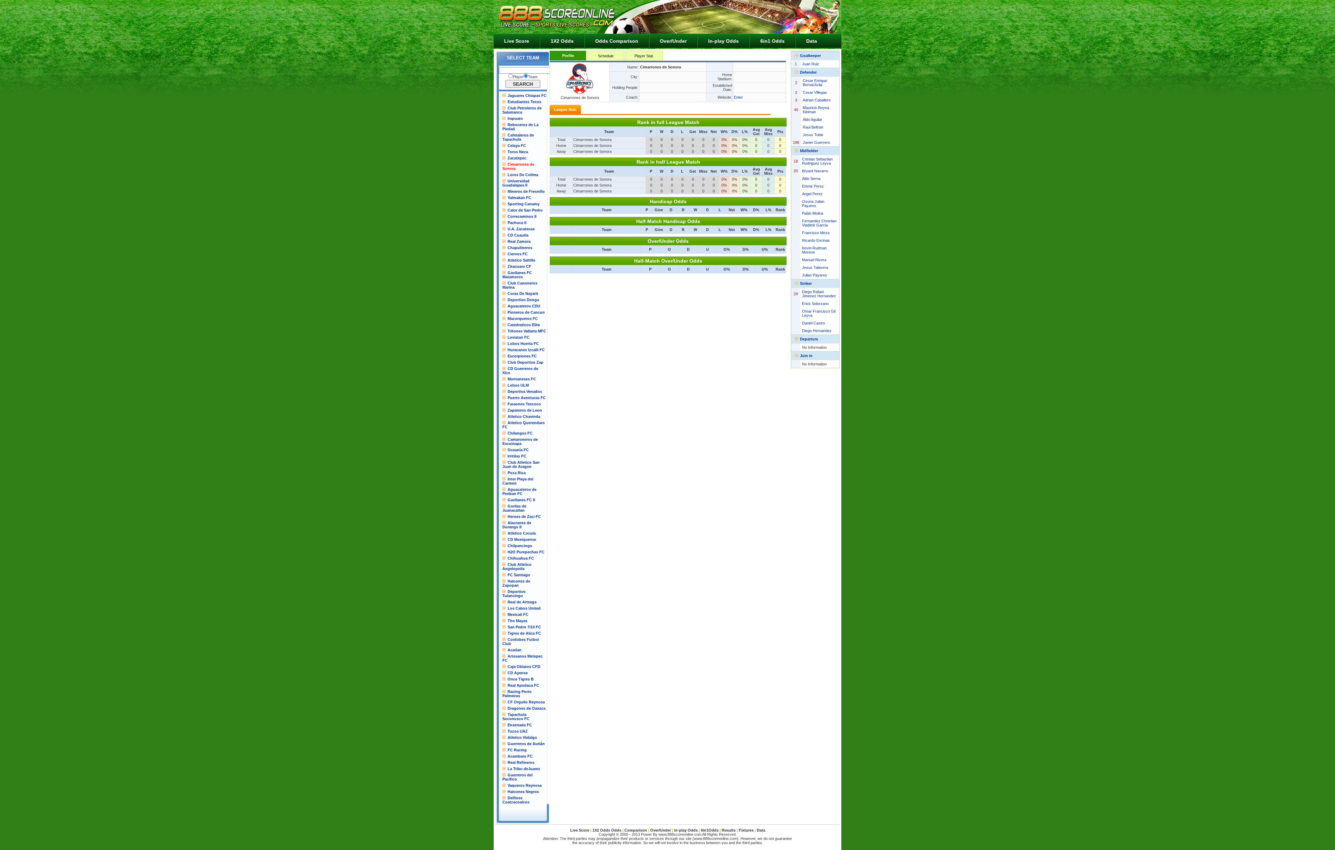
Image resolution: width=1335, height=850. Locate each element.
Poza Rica (517, 473)
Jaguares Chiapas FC (527, 95)
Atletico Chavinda (524, 416)
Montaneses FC (522, 379)
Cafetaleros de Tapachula (518, 137)
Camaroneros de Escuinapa (520, 441)
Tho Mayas (517, 621)
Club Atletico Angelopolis (517, 566)
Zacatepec (517, 158)
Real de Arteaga (522, 602)
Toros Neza (518, 152)
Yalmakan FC (519, 198)
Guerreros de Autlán (526, 744)
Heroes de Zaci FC (524, 516)
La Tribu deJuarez (524, 769)
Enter (738, 97)
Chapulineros (520, 248)
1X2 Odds (562, 41)
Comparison (636, 830)
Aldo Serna (811, 178)
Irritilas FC (517, 456)
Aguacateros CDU (524, 306)
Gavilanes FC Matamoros (517, 275)
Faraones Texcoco (524, 404)
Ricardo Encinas (816, 240)
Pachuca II (517, 223)
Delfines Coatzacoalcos (515, 800)
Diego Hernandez (817, 331)
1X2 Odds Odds (606, 830)
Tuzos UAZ (518, 731)
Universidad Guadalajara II (515, 183)
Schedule (606, 56)
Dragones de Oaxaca (526, 708)
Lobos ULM (518, 385)
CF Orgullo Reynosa (526, 702)
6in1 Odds (772, 41)
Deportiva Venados (525, 391)
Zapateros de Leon (525, 410)
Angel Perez (812, 194)
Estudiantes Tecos (524, 102)
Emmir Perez (813, 186)
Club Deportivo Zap (525, 362)
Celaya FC (517, 145)
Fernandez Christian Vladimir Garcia (819, 223)
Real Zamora (519, 241)
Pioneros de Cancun (526, 312)
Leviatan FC (518, 337)
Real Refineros (521, 762)
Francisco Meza (816, 233)
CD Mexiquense (522, 539)
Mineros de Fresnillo (526, 191)
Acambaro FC (520, 756)
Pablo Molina (812, 213)
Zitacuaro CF (519, 266)
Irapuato (515, 118)
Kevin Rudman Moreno (814, 250)
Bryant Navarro (815, 171)
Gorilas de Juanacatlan (514, 508)
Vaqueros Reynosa (525, 785)
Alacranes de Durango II (516, 525)
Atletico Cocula (522, 533)
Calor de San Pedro (525, 210)
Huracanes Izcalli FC (526, 350)
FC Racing (517, 750)
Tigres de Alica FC (524, 633)
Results (729, 830)
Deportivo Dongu (523, 300)
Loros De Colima (523, 175)
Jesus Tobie (813, 135)
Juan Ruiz (810, 64)
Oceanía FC (518, 450)
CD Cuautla (518, 235)
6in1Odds (710, 830)
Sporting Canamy (524, 204)
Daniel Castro (813, 323)
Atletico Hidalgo (522, 737)
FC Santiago (519, 575)
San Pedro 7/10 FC (524, 627)
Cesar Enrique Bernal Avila (815, 83)
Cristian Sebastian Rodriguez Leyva (817, 161)
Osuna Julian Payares (813, 203)
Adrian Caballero (817, 100)
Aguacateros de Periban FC (519, 491)
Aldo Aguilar (812, 119)
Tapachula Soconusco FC (515, 716)
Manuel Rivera (814, 260)
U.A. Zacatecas (521, 229)
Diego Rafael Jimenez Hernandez (819, 294)
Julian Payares (814, 275)
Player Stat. (644, 56)
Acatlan (514, 650)
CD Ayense (518, 673)
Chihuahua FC (521, 558)
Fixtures (746, 830)
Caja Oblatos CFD (524, 667)
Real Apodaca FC (523, 685)
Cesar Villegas (815, 92)
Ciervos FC (518, 254)
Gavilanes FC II (521, 500)
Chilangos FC (520, 433)
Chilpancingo (520, 546)
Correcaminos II (522, 216)
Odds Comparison (616, 41)
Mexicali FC (518, 614)
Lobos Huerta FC (523, 343)
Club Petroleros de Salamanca (522, 110)
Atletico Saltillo (521, 260)
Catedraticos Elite (524, 325)
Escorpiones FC (522, 356)
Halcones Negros (523, 792)
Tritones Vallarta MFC (527, 331)
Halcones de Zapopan (516, 583)
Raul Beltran (813, 127)
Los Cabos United (524, 608)
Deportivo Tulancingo (514, 593)
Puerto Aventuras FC (527, 398)
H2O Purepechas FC (526, 552)
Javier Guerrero (816, 142)
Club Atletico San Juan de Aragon (521, 464)
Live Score (516, 41)
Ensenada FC (520, 725)
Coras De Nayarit (523, 293)
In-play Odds (723, 41)
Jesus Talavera (815, 267)
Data (811, 41)
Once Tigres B (521, 679)
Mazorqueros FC (523, 318)
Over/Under (673, 41)
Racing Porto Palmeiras (517, 694)
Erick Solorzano (815, 304)
